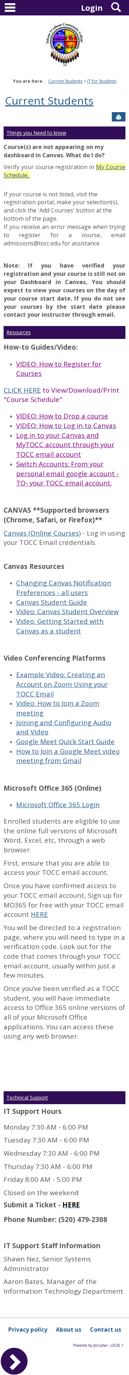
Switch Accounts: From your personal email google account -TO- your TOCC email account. (67, 473)
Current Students (65, 81)
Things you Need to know (36, 132)
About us (68, 1329)
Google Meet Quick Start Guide (65, 741)
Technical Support (27, 1097)
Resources (18, 332)
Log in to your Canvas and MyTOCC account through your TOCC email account (65, 445)
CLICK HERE (22, 389)
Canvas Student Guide (51, 602)
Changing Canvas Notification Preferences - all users (63, 587)
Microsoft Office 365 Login (58, 804)
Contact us (105, 1329)
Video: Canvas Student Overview (67, 611)
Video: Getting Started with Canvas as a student (60, 626)
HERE (39, 914)
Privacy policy (27, 1329)
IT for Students (101, 81)
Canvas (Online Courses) (42, 532)
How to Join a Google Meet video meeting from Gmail (68, 756)
